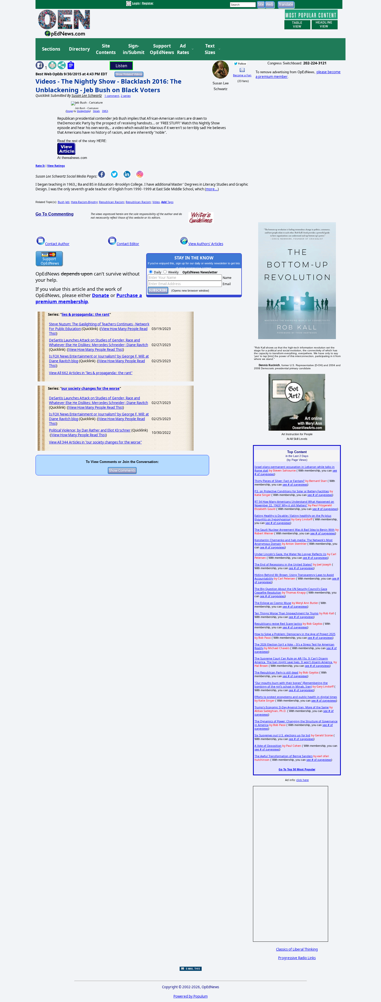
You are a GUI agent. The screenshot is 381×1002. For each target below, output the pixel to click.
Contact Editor (128, 243)
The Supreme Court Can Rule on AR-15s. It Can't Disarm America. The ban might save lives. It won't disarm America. (294, 660)
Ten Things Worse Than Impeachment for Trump (287, 613)
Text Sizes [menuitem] (210, 49)
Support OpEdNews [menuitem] (160, 49)
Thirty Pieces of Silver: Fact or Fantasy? (280, 481)
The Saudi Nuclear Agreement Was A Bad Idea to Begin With (295, 530)
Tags (167, 202)
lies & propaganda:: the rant (85, 314)
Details (96, 111)
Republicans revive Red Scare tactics (278, 624)
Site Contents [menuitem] (106, 49)
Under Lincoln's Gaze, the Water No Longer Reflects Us (290, 554)
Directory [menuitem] (79, 49)
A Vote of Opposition (268, 746)
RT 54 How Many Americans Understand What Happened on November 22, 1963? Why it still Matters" (294, 503)
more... (212, 189)
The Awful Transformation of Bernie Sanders (284, 756)
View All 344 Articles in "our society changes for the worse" (95, 442)
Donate (100, 295)
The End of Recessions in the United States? (283, 564)
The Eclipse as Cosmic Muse (273, 603)
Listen (121, 66)
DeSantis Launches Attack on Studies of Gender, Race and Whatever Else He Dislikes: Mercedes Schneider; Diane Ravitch (98, 342)
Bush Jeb (63, 202)
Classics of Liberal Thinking (297, 949)
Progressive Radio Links (297, 958)
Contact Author (57, 243)
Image (69, 111)
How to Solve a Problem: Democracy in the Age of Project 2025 (295, 634)
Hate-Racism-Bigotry (84, 202)
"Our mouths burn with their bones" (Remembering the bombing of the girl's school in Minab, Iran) (291, 684)
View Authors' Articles (205, 243)
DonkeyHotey (83, 111)
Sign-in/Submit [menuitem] (133, 49)
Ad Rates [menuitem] (183, 49)
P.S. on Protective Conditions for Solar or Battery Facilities (292, 491)
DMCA (105, 111)
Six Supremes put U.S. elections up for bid (282, 735)
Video (156, 202)
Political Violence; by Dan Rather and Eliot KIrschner (90, 430)
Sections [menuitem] (51, 49)
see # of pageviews (295, 484)
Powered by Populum (190, 996)
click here (302, 780)
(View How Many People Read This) (95, 349)
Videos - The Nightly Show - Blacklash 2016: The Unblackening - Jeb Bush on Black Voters (108, 85)
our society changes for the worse (90, 388)
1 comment (111, 96)
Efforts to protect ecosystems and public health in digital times (296, 697)
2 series (126, 96)
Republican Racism (111, 202)
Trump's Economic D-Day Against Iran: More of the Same (292, 707)
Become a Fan (242, 75)
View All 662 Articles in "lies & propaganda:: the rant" (90, 373)
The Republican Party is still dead (276, 672)
